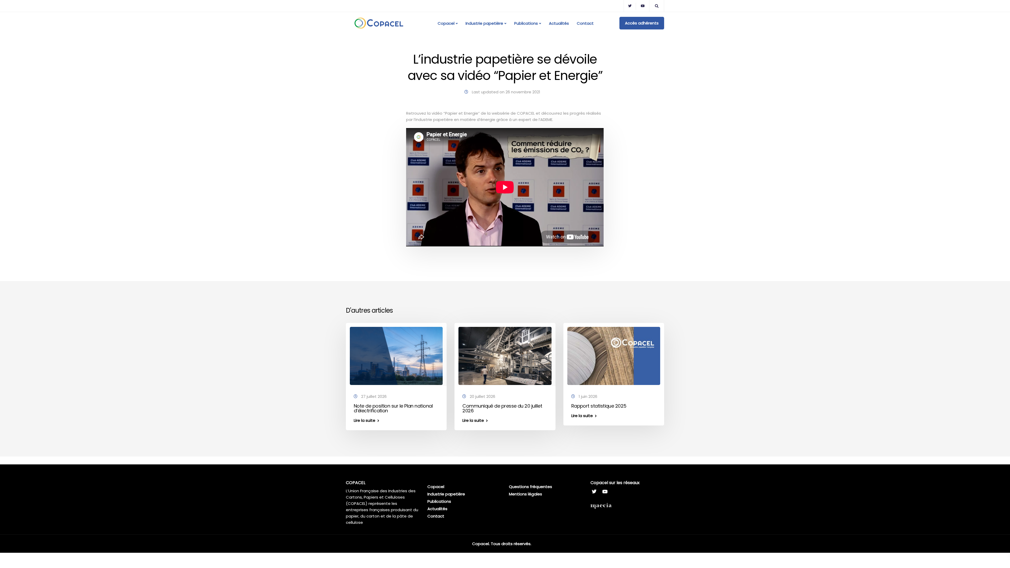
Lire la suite (364, 420)
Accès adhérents (642, 23)
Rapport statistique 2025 (599, 406)
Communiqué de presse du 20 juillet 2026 (502, 408)
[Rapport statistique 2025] (613, 355)
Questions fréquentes (530, 486)
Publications (526, 23)
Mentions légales (525, 494)
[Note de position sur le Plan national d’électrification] (396, 355)
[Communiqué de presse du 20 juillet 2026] (504, 355)
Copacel (446, 23)
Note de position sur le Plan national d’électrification (393, 408)
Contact (585, 23)
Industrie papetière (484, 23)
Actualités (559, 23)
